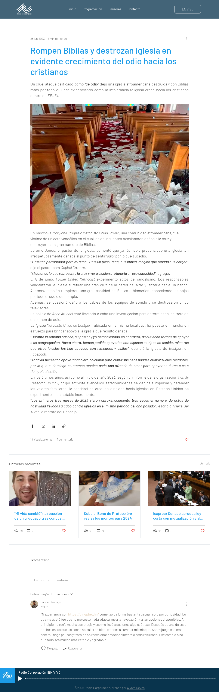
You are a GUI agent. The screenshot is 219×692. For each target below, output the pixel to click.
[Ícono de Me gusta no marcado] (43, 648)
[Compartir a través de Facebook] (32, 426)
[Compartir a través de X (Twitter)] (43, 426)
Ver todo (205, 463)
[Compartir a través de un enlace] (64, 426)
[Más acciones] (186, 38)
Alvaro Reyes (136, 688)
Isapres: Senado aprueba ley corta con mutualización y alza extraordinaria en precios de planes (178, 515)
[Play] (20, 678)
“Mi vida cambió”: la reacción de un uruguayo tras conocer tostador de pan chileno (38, 515)
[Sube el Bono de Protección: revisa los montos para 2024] (110, 488)
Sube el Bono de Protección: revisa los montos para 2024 (108, 515)
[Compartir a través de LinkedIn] (53, 426)
